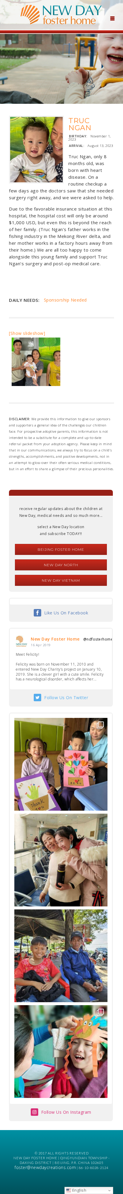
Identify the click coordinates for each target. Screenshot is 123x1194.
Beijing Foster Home (61, 549)
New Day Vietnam (61, 580)
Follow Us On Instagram (66, 1112)
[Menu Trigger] (112, 17)
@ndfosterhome (98, 639)
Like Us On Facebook (66, 613)
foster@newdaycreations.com (45, 1167)
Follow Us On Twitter (66, 697)
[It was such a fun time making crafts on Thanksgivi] (60, 1051)
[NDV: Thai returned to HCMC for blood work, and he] (60, 955)
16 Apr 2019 (41, 645)
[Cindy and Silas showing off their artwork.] (60, 764)
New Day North (61, 565)
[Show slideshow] (27, 333)
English (78, 1190)
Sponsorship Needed (65, 300)
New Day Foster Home (55, 639)
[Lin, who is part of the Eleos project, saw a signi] (60, 860)
